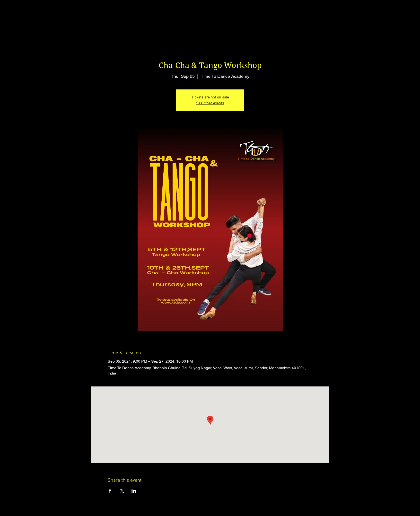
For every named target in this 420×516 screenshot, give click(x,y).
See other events (210, 103)
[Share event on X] (122, 491)
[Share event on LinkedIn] (133, 491)
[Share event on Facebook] (110, 491)
